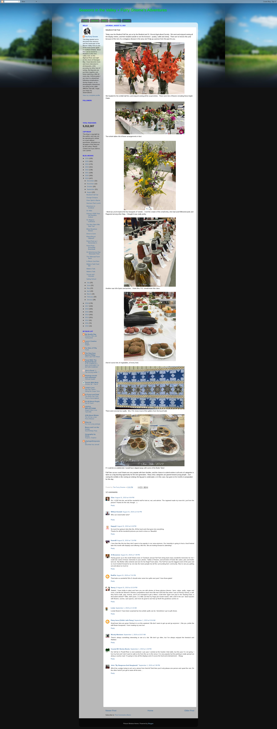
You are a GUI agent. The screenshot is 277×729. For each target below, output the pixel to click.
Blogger (150, 723)
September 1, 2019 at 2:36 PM (149, 665)
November (90, 184)
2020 (87, 175)
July (88, 282)
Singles (87, 345)
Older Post (189, 710)
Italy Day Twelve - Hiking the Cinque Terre (92, 390)
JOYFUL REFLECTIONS (90, 407)
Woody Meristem (117, 634)
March (89, 294)
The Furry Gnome (91, 36)
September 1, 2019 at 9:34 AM (144, 620)
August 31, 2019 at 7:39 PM (130, 555)
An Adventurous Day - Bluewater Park (93, 253)
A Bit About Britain (92, 415)
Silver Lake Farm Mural (92, 357)
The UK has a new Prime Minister (91, 418)
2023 (87, 167)
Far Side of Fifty (91, 348)
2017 (87, 306)
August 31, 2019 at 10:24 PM (127, 587)
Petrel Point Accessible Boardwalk (90, 247)
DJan (113, 497)
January (90, 300)
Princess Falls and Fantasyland (91, 337)
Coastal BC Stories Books (120, 649)
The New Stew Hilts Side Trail (93, 225)
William (104, 21)
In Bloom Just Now (92, 261)
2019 (87, 178)
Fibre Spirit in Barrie (93, 200)
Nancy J (114, 587)
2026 (87, 158)
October (90, 186)
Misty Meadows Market (91, 230)
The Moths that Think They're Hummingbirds (92, 397)
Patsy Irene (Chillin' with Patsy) (122, 620)
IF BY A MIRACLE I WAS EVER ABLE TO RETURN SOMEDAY (92, 365)
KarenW (114, 540)
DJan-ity (88, 422)
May (88, 288)
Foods (87, 350)
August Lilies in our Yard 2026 (91, 411)
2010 (87, 326)
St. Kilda (89, 210)
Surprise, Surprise (90, 438)
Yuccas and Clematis (90, 275)
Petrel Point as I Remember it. (91, 242)
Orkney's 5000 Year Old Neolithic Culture (93, 215)
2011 (87, 323)
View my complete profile (91, 95)
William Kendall (116, 512)
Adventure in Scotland (90, 207)
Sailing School (91, 279)
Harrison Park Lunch (93, 203)
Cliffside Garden (90, 379)
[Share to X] (143, 487)
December (90, 181)
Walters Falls (90, 269)
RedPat (113, 575)
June (89, 285)
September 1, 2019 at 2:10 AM (126, 608)
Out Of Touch (89, 403)
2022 (87, 170)
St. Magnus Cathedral (90, 220)
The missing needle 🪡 (92, 372)
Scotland (126, 21)
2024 (87, 164)
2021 (87, 173)
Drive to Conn (91, 234)
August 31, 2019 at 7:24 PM (126, 540)
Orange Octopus (92, 197)
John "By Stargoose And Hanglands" (124, 665)
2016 (87, 309)
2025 (87, 161)
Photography (115, 21)
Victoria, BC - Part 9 (91, 384)
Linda (113, 608)
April (88, 291)
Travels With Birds (91, 382)
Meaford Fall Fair (92, 195)
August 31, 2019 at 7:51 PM (126, 575)
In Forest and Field (92, 394)
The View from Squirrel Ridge (90, 354)
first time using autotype (92, 424)
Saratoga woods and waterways (91, 376)
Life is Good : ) (90, 370)
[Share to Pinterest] (147, 487)
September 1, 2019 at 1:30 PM (140, 649)
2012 (87, 320)
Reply (113, 505)
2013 (87, 317)
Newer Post (110, 710)
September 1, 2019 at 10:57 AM (135, 634)
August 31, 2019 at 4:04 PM (124, 497)
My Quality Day (90, 334)
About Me (94, 21)
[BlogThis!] (141, 487)
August (89, 192)
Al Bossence (115, 555)
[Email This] (139, 487)
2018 (87, 303)
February (90, 297)
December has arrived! (92, 444)
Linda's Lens (90, 387)
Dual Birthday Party (91, 431)
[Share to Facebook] (145, 487)
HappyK (114, 526)
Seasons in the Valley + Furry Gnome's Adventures (123, 10)
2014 (87, 314)
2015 (87, 312)
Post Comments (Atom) (123, 715)
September (91, 189)
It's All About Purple (92, 401)
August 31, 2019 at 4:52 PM (132, 512)
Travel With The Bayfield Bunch (91, 361)
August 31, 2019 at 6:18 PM (126, 526)
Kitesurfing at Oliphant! (90, 237)
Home (85, 21)
